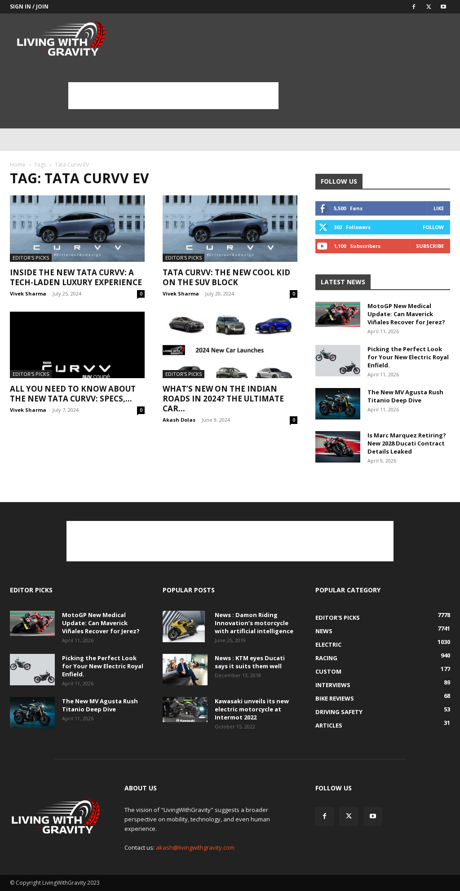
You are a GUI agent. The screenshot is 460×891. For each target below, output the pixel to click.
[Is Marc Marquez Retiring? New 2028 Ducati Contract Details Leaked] (337, 447)
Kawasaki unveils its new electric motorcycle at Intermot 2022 (252, 709)
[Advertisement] (173, 95)
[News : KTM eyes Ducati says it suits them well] (185, 669)
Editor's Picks (31, 257)
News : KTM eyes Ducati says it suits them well (250, 662)
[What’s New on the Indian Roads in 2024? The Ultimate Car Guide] (230, 345)
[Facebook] (413, 6)
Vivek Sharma (28, 293)
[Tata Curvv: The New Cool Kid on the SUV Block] (230, 228)
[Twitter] (428, 6)
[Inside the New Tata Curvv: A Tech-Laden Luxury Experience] (77, 228)
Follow (433, 227)
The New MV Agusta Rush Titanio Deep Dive (405, 396)
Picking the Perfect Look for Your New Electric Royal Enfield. (408, 357)
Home (18, 164)
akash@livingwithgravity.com (195, 847)
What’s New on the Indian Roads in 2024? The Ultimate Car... (223, 399)
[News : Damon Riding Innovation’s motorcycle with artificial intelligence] (184, 626)
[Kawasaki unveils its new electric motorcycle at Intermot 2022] (185, 709)
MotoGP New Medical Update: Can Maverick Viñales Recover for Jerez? (406, 314)
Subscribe (430, 246)
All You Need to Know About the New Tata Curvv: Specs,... (73, 394)
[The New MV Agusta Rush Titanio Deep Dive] (337, 403)
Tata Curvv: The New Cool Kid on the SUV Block (226, 277)
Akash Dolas (179, 419)
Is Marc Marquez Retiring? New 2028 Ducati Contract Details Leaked (406, 443)
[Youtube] (443, 6)
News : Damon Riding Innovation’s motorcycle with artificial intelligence (254, 623)
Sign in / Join (29, 6)
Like (438, 208)
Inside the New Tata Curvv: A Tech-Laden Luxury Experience (76, 277)
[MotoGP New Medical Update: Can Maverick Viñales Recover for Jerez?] (337, 314)
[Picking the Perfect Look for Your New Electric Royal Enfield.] (337, 360)
